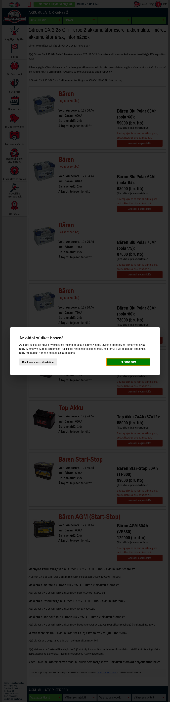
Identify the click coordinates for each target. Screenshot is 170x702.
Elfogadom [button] (128, 362)
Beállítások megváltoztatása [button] (38, 362)
